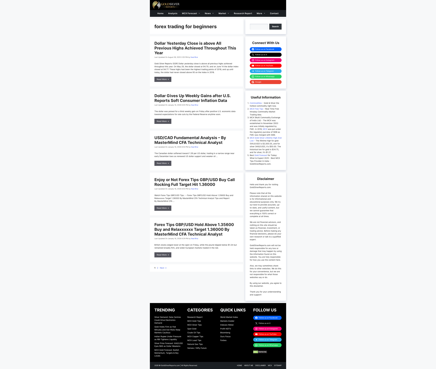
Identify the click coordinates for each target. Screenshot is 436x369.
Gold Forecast (260, 155)
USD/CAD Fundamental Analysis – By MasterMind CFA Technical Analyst (190, 140)
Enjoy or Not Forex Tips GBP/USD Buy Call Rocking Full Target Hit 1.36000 (194, 182)
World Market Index (229, 317)
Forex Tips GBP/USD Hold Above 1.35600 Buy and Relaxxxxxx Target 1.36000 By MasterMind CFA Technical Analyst (194, 229)
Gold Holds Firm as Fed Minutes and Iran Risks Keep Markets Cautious (167, 330)
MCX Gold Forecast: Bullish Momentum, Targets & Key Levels (166, 353)
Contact (274, 13)
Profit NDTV (225, 329)
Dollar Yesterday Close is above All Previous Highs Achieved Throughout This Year (195, 48)
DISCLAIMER (260, 365)
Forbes (223, 340)
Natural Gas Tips (195, 344)
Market (222, 13)
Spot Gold (191, 329)
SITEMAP (278, 365)
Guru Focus (225, 336)
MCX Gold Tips (194, 321)
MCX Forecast (189, 13)
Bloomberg (225, 332)
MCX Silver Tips (194, 325)
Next (163, 268)
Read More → (163, 79)
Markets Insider (227, 321)
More (259, 13)
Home (160, 13)
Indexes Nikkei (227, 325)
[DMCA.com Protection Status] (260, 352)
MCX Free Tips (256, 109)
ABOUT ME (248, 365)
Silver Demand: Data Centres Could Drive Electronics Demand (167, 320)
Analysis (172, 13)
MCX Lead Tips (194, 340)
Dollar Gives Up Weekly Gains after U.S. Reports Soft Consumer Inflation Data (192, 98)
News (208, 13)
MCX (265, 129)
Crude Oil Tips (193, 332)
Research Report (243, 13)
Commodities (256, 103)
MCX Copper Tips (195, 336)
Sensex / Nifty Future (197, 348)
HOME (239, 365)
